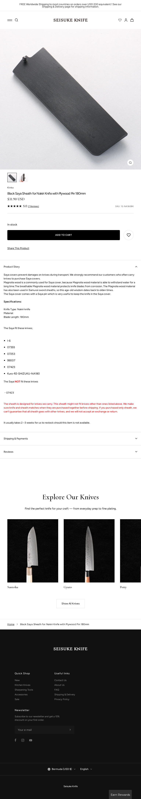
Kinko (10, 187)
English (84, 769)
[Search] (16, 20)
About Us (59, 685)
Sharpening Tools (24, 689)
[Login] (126, 20)
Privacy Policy (61, 699)
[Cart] (132, 20)
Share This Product (18, 248)
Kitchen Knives (22, 685)
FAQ (56, 689)
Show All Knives (71, 603)
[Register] (70, 729)
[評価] (120, 20)
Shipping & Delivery (64, 694)
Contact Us (60, 680)
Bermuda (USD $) (62, 769)
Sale (17, 699)
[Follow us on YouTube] (30, 740)
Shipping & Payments (16, 438)
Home (10, 624)
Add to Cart (63, 235)
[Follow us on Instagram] (22, 740)
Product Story (12, 266)
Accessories (21, 694)
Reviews (8, 451)
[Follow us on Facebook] (15, 740)
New (17, 680)
